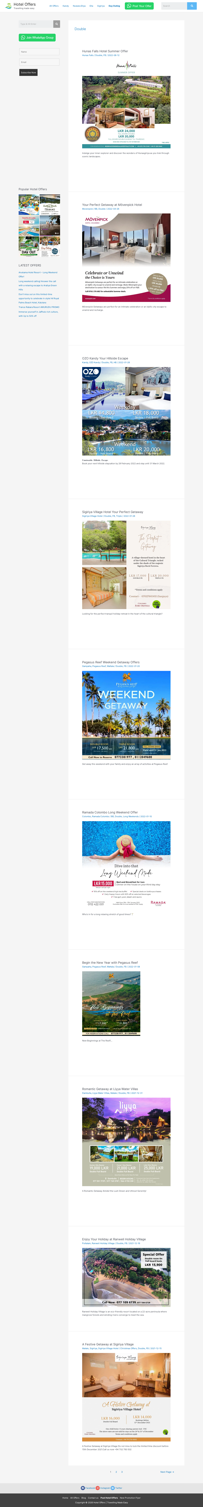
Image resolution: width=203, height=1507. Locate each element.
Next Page (167, 1472)
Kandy (66, 6)
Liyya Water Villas (100, 1093)
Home (65, 1497)
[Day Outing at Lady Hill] (50, 246)
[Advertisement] (39, 135)
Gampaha (86, 666)
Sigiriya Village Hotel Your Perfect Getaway (112, 512)
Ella (91, 6)
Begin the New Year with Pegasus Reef (110, 962)
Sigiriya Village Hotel (92, 516)
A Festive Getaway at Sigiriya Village (108, 1344)
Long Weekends (131, 816)
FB (104, 55)
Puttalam (86, 1243)
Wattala (110, 666)
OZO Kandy (94, 362)
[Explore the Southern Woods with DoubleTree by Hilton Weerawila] (50, 204)
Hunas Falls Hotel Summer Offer (105, 51)
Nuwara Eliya (79, 6)
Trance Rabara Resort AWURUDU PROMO (39, 307)
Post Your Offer (142, 6)
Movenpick (87, 209)
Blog (83, 1497)
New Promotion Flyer (130, 1497)
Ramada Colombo (100, 816)
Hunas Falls (87, 55)
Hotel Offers (25, 4)
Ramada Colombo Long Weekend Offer (110, 812)
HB (115, 362)
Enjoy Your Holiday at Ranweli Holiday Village (114, 1239)
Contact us (93, 1497)
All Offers (54, 6)
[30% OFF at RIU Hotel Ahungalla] (29, 225)
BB (96, 209)
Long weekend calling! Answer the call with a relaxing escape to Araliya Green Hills (38, 285)
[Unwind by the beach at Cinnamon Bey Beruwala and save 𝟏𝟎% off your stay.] (50, 225)
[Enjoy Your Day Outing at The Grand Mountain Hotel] (29, 204)
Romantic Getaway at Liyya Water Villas (110, 1089)
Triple (119, 516)
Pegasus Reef (99, 666)
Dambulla (86, 1093)
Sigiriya (101, 6)
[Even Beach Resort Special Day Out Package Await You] (29, 246)
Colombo (86, 816)
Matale (113, 1093)
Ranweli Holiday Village (103, 1243)
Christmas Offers (128, 1348)
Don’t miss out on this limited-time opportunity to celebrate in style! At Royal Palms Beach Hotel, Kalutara (39, 298)
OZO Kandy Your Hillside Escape (105, 358)
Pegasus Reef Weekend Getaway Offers (111, 662)
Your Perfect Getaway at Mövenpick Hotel (112, 205)
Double (98, 55)
